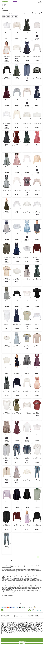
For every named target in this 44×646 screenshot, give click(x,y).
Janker (29, 570)
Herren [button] (16, 16)
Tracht (30, 586)
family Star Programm (5, 615)
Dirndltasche (14, 572)
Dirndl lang (22, 598)
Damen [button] (3, 16)
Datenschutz (16, 618)
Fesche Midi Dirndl (16, 596)
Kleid (10, 580)
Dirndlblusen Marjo (5, 601)
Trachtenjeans (13, 603)
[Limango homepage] (5, 1)
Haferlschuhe (20, 570)
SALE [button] (12, 16)
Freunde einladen (4, 616)
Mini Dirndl (10, 596)
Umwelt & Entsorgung (32, 618)
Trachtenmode (37, 564)
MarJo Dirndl (35, 598)
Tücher (12, 570)
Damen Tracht (29, 601)
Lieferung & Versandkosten (33, 615)
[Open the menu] (2, 5)
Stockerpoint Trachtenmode (21, 601)
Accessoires (13, 584)
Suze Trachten (4, 596)
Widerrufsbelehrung (18, 616)
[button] (6, 13)
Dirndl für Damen (29, 598)
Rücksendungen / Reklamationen (33, 616)
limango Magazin (4, 618)
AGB (15, 615)
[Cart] (10, 29)
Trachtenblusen (24, 603)
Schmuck (6, 570)
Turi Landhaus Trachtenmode (32, 596)
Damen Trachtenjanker (6, 603)
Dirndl (3, 584)
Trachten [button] (8, 16)
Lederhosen (6, 584)
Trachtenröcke (4, 598)
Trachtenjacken (10, 598)
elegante (6, 566)
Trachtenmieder (23, 596)
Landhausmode (12, 601)
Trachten (18, 603)
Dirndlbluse (19, 580)
